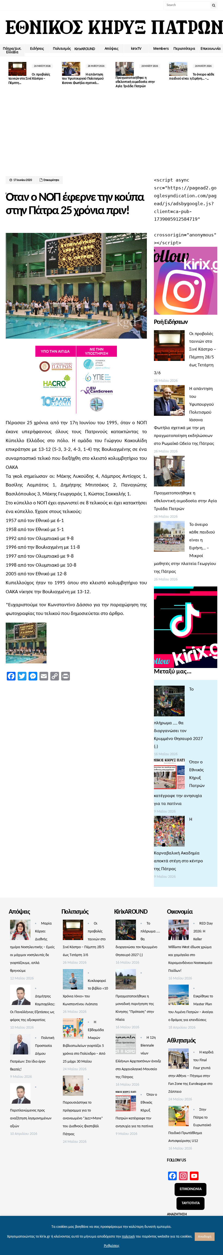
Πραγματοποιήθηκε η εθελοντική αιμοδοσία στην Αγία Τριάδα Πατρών (135, 82)
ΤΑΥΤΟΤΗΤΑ (191, 1203)
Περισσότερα (184, 48)
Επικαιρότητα (51, 180)
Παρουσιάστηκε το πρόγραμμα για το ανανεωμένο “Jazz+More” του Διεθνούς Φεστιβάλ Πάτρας (83, 1118)
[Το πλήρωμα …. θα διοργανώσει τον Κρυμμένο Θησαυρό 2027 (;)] (169, 702)
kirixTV (136, 48)
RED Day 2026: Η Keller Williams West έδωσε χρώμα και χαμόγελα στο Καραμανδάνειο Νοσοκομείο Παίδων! (190, 947)
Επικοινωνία (211, 48)
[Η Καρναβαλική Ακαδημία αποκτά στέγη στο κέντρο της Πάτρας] (169, 833)
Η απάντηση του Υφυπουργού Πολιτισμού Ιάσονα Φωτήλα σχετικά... (83, 79)
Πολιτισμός (62, 48)
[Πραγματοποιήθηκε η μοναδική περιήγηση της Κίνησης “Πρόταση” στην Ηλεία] (126, 980)
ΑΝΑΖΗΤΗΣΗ (177, 1214)
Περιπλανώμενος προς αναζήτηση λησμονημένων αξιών (30, 1118)
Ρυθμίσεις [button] (111, 1246)
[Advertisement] (112, 135)
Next (213, 73)
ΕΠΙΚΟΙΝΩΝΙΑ (191, 1189)
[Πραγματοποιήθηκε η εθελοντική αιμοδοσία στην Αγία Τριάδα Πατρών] (169, 472)
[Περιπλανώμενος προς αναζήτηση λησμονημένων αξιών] (20, 1095)
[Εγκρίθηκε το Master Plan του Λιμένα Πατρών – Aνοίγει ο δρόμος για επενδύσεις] (178, 996)
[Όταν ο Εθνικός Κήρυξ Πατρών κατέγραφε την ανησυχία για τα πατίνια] (169, 775)
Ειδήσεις (37, 48)
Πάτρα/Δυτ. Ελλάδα (12, 50)
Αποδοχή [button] (204, 1236)
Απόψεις (111, 48)
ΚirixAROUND (85, 48)
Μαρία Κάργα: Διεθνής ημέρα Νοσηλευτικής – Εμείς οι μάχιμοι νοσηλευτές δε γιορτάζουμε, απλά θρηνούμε (32, 947)
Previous (9, 73)
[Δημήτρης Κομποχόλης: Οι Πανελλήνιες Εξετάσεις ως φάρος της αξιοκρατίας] (20, 996)
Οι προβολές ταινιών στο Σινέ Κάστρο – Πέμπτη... (29, 79)
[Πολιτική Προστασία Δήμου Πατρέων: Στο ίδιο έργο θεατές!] (20, 1045)
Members (161, 48)
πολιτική (128, 1237)
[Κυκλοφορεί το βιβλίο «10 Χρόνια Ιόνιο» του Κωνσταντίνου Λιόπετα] (73, 980)
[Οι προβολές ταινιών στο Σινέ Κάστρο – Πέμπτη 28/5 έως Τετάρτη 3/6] (169, 347)
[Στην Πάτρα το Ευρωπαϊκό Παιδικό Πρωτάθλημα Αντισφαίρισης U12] (178, 1117)
